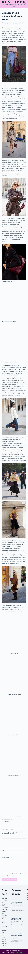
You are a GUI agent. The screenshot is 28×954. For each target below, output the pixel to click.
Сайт (3, 850)
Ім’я (3, 837)
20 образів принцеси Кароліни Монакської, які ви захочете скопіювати (16, 904)
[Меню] (25, 3)
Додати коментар (7, 857)
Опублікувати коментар (9, 879)
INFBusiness (21, 952)
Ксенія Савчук (15, 905)
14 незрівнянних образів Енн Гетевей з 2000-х (17, 934)
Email (3, 843)
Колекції (21, 23)
